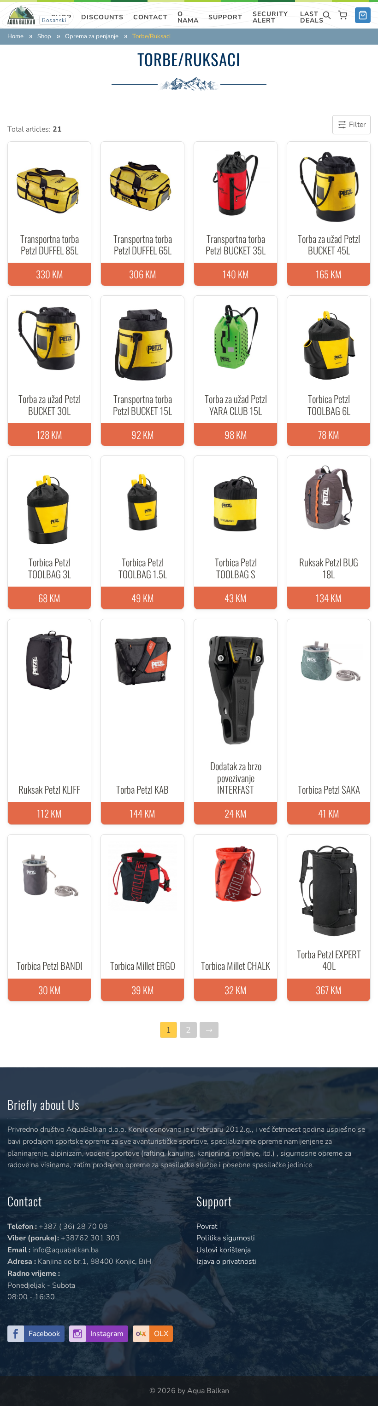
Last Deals (312, 17)
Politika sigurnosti (225, 1238)
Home (15, 36)
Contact (150, 17)
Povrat (206, 1227)
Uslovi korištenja (223, 1250)
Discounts (102, 17)
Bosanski (54, 20)
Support (225, 17)
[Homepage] (21, 14)
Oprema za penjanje (91, 36)
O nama (188, 17)
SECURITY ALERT (270, 17)
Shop (44, 36)
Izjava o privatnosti (226, 1261)
